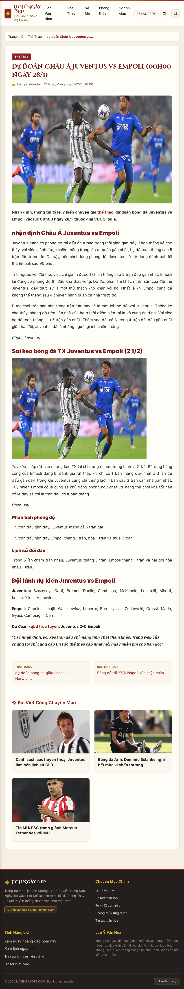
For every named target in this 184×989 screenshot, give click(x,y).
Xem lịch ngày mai (19, 948)
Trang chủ (15, 36)
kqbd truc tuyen (43, 626)
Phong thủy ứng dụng (111, 913)
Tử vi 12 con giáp (107, 905)
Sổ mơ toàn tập (106, 898)
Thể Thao (71, 11)
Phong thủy (104, 11)
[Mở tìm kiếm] (175, 13)
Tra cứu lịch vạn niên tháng (24, 956)
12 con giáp (124, 11)
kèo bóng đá (39, 350)
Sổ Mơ (87, 11)
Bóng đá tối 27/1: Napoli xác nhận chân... (131, 672)
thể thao (105, 212)
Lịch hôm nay (105, 890)
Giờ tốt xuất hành (17, 964)
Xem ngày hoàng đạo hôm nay (30, 941)
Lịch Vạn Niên (48, 13)
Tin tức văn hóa (106, 920)
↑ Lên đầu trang (166, 981)
